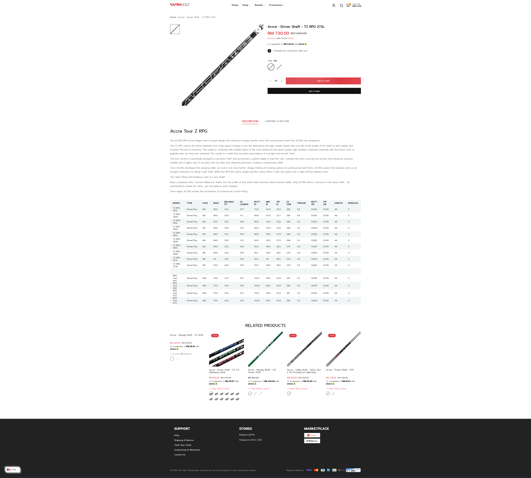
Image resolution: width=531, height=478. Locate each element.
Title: (272, 61)
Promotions (276, 5)
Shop (245, 5)
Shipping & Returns (184, 440)
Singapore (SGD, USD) (250, 440)
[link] (239, 336)
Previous (177, 366)
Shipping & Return (277, 121)
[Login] (334, 5)
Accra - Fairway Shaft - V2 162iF (187, 335)
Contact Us (179, 454)
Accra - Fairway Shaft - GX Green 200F (262, 371)
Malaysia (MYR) (246, 434)
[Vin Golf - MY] (180, 5)
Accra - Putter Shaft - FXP (340, 370)
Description (250, 121)
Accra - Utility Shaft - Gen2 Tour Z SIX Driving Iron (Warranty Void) (304, 371)
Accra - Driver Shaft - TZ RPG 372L (296, 26)
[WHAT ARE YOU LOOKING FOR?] (341, 5)
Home (235, 5)
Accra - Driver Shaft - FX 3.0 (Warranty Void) (224, 371)
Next (354, 366)
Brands (259, 5)
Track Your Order (182, 445)
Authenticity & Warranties (187, 449)
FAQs (176, 435)
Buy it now (314, 91)
